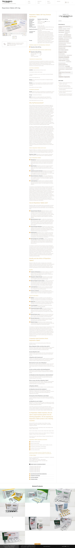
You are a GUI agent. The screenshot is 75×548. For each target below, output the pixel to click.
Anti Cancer (61, 32)
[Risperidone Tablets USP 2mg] (5, 34)
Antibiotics (67, 30)
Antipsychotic (60, 36)
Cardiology (61, 38)
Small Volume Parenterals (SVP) (64, 73)
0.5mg (41, 21)
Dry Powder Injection (63, 49)
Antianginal (68, 28)
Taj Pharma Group (31, 545)
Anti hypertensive (67, 34)
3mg (47, 21)
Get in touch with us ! (46, 546)
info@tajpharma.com (35, 458)
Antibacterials (61, 30)
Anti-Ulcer (64, 28)
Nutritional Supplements (63, 64)
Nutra (29, 3)
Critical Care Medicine (62, 44)
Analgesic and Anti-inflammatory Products (64, 27)
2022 (15, 45)
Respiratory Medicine (62, 69)
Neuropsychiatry (68, 61)
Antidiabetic (66, 33)
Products (39, 1)
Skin (59, 70)
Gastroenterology (69, 55)
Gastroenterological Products (62, 55)
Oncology (67, 66)
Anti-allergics (60, 28)
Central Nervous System (64, 41)
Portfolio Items (12, 545)
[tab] (41, 464)
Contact (49, 3)
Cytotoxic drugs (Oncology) (65, 46)
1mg (43, 21)
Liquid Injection (62, 60)
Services (58, 1)
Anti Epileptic (61, 34)
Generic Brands (13, 44)
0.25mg (39, 21)
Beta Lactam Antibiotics (67, 36)
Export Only (9, 44)
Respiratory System (69, 69)
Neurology (67, 60)
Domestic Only (62, 48)
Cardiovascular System (64, 39)
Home (29, 1)
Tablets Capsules (19, 44)
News (39, 3)
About (48, 1)
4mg (49, 21)
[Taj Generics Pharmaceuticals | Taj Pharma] (7, 2)
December (12, 45)
